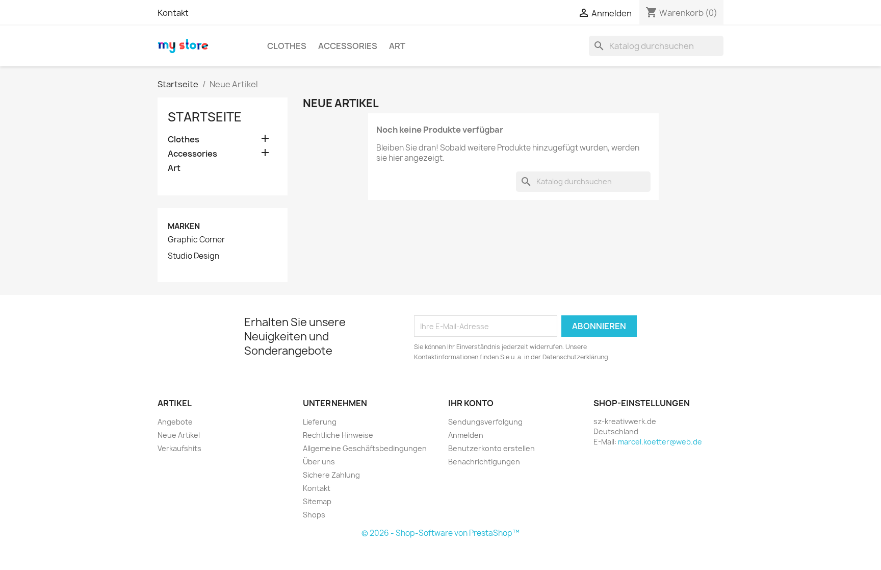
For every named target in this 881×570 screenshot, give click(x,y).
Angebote (175, 422)
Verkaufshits (179, 448)
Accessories (347, 46)
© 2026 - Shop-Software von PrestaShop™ (440, 533)
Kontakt (173, 12)
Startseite (205, 117)
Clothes (286, 46)
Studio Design (193, 256)
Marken (184, 226)
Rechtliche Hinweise (338, 435)
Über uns (319, 461)
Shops (314, 514)
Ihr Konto (471, 403)
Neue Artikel (179, 435)
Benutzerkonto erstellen (491, 448)
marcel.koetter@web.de (660, 442)
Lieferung (319, 422)
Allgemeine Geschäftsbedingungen (365, 448)
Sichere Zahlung (331, 475)
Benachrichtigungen (484, 461)
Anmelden (465, 435)
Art (397, 46)
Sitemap (317, 501)
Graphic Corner (196, 240)
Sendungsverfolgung (485, 422)
